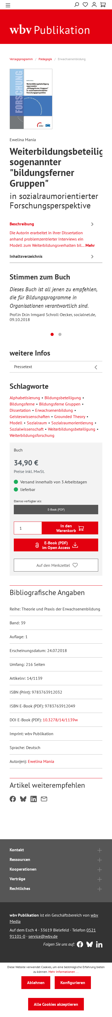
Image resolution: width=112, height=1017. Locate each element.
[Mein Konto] (94, 4)
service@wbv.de (43, 936)
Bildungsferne (22, 404)
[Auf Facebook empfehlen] (13, 799)
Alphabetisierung (25, 397)
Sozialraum (37, 422)
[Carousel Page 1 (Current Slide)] (52, 334)
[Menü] (7, 5)
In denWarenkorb (66, 528)
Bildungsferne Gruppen (59, 404)
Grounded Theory (69, 416)
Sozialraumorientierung (72, 422)
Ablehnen (36, 982)
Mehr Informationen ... (63, 972)
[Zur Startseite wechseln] (50, 28)
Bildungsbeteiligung (63, 397)
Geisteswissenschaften (30, 416)
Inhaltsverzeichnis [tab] (26, 256)
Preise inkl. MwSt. (29, 471)
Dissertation (20, 410)
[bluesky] (88, 944)
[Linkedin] (98, 944)
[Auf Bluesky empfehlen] (23, 799)
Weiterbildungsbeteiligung (71, 429)
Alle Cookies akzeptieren (56, 1004)
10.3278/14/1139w (60, 719)
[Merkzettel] (85, 4)
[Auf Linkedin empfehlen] (33, 799)
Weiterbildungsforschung (32, 435)
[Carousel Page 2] (59, 334)
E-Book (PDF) (56, 509)
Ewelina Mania (41, 761)
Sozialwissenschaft (26, 429)
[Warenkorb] (103, 4)
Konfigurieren (72, 982)
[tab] (52, 233)
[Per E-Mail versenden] (44, 799)
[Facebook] (78, 944)
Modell (16, 422)
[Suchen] (76, 4)
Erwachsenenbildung (54, 410)
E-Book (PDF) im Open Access (56, 545)
